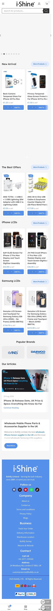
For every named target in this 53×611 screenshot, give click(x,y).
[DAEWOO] (38, 352)
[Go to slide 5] (11, 54)
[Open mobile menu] (3, 3)
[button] (13, 107)
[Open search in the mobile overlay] (25, 10)
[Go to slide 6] (14, 54)
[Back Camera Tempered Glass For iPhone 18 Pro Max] (13, 80)
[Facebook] (14, 490)
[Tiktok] (37, 490)
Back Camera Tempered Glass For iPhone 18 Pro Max (12, 96)
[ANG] (13, 352)
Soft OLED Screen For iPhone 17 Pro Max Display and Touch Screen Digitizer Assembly (12, 258)
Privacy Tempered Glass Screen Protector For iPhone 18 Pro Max (37, 96)
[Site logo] (25, 3)
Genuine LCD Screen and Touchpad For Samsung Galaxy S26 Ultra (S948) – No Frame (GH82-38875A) (13, 316)
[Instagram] (20, 490)
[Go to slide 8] (18, 54)
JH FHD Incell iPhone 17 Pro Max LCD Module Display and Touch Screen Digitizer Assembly (37, 258)
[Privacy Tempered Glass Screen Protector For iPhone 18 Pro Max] (37, 80)
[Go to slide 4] (9, 54)
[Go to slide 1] (1, 54)
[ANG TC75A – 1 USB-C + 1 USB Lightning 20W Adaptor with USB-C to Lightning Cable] (13, 184)
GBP (45, 602)
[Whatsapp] (31, 490)
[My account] (39, 3)
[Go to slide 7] (16, 54)
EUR (45, 608)
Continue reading (11, 408)
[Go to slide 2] (4, 54)
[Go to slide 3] (6, 54)
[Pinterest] (26, 490)
